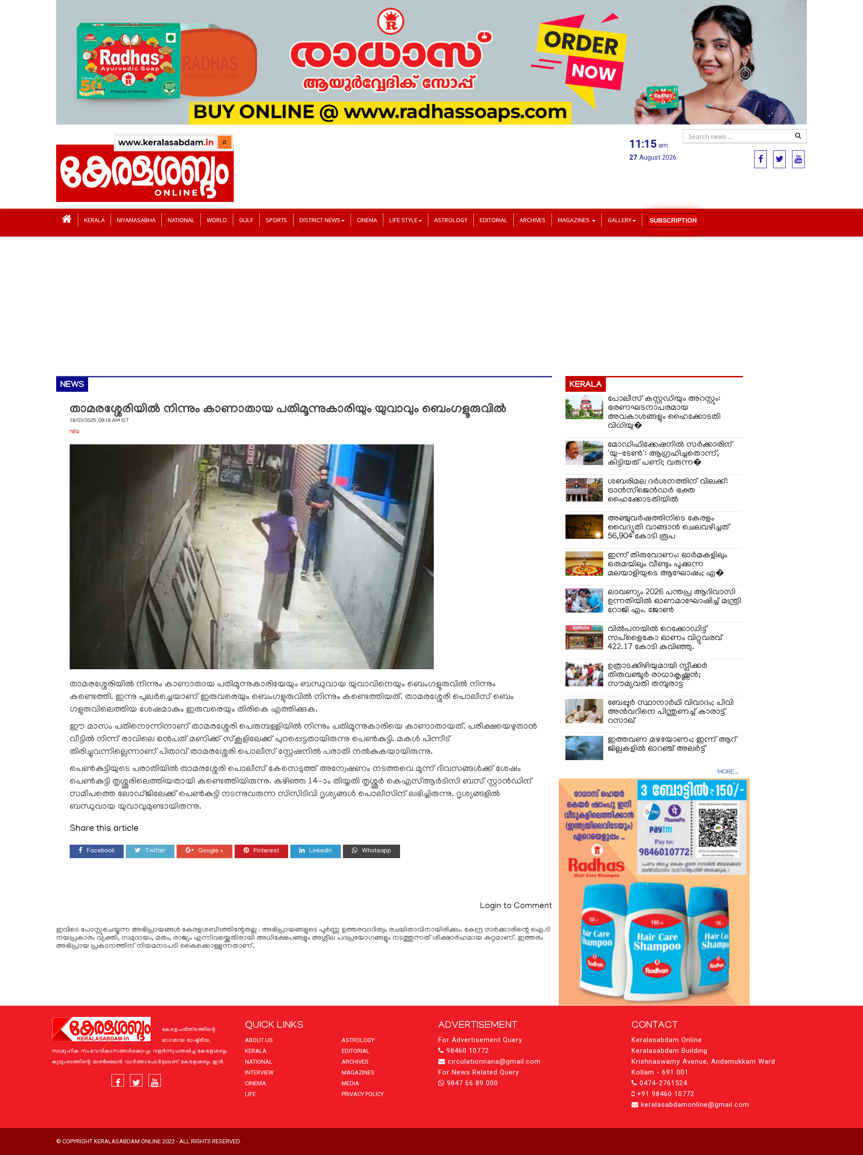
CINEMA (367, 219)
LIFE (250, 1094)
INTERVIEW (259, 1072)
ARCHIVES (533, 219)
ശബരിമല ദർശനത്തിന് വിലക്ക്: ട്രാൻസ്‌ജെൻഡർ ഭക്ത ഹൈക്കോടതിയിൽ (668, 491)
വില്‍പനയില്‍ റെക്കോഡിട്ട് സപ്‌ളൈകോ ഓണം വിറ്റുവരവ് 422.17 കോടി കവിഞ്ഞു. (665, 638)
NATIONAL (181, 219)
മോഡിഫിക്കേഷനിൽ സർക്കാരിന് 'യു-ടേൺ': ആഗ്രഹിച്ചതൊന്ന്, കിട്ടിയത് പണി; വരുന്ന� (670, 454)
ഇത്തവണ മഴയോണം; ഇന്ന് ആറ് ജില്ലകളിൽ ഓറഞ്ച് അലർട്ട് (672, 744)
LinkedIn (320, 851)
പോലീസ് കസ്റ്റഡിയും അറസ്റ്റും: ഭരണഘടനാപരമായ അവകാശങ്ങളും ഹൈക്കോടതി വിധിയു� (664, 412)
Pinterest (266, 851)
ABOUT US (259, 1040)
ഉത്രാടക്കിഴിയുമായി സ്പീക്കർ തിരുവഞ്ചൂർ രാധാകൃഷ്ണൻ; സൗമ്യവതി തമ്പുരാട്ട (657, 675)
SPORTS (276, 219)
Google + (210, 851)
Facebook (101, 851)
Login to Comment (516, 906)
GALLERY (620, 219)
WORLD (217, 219)
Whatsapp (376, 851)
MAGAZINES (574, 219)
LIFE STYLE (403, 219)
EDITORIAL (493, 219)
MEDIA (350, 1083)
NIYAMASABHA (136, 219)
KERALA (94, 219)
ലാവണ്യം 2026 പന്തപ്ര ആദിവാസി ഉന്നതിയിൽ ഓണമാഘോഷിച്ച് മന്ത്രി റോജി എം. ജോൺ (674, 601)
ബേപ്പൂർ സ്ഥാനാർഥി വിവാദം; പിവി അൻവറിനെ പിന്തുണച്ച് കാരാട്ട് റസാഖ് (671, 712)
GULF (246, 219)
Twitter (155, 851)
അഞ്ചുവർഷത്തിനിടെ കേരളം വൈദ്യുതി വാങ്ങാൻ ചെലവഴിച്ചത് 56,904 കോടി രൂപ (669, 528)
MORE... (727, 772)
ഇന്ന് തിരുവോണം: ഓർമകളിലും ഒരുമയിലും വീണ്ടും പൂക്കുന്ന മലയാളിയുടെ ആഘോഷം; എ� (667, 564)
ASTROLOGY (450, 219)
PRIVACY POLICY (363, 1094)
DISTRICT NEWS (319, 219)
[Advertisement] (326, 306)
